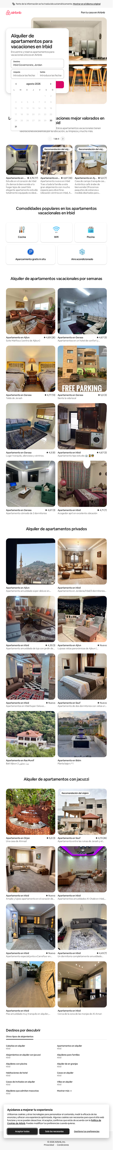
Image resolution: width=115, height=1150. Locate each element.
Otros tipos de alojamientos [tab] (19, 1036)
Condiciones (63, 1145)
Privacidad (49, 1145)
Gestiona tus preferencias (86, 1131)
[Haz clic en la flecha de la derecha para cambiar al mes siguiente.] (51, 84)
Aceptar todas (22, 1131)
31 (16, 126)
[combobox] (37, 65)
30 (51, 120)
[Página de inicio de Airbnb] (13, 12)
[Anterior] (50, 138)
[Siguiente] (62, 138)
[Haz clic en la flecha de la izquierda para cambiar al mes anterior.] (16, 84)
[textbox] (24, 75)
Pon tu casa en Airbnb (93, 12)
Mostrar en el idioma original (86, 4)
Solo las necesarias (54, 1131)
